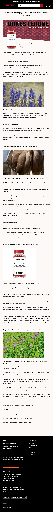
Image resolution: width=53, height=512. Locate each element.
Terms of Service (33, 452)
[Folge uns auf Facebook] (4, 503)
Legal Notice (32, 454)
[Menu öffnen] (3, 5)
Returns (31, 447)
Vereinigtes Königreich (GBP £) (17, 497)
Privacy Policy (32, 449)
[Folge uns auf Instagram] (6, 503)
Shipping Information (34, 445)
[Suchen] (41, 5)
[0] (49, 6)
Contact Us (31, 443)
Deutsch (5, 497)
